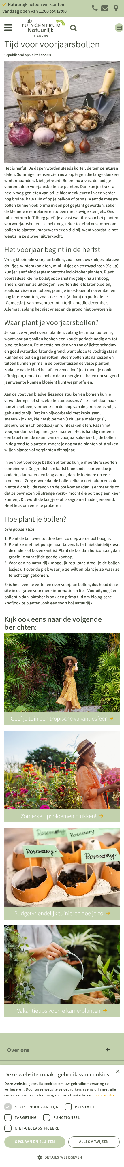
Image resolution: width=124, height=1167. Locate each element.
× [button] (117, 1072)
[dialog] (62, 1116)
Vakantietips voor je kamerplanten (58, 1010)
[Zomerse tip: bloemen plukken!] (62, 771)
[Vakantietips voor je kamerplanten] (62, 965)
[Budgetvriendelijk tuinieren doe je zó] (62, 868)
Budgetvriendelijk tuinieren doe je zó (58, 913)
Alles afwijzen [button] (94, 1141)
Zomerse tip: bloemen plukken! (59, 816)
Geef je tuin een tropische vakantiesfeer (59, 718)
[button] (62, 1157)
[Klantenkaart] (119, 28)
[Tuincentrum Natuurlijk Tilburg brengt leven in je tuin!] (43, 28)
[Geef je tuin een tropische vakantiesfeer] (62, 673)
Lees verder (104, 1095)
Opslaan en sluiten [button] (35, 1141)
